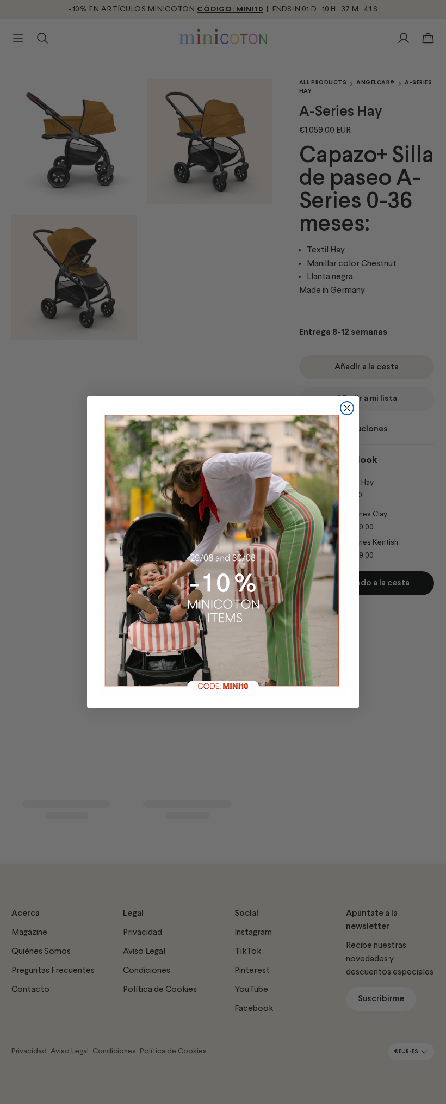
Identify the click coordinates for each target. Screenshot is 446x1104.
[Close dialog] (347, 408)
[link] (223, 551)
